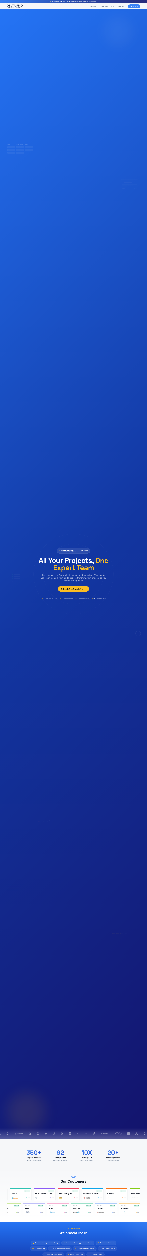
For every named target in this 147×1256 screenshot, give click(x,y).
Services (93, 6)
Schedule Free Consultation (72, 589)
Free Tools (121, 6)
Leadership (104, 6)
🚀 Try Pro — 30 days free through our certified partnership (73, 1)
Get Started (134, 6)
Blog (112, 6)
